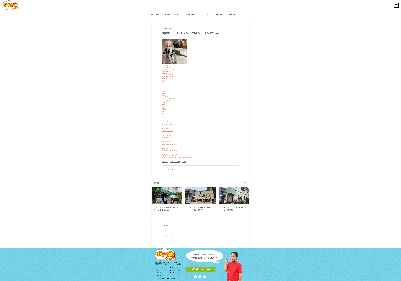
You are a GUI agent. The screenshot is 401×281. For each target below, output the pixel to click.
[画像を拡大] (174, 51)
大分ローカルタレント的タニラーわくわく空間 (200, 208)
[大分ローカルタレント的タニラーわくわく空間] (200, 195)
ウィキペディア (175, 270)
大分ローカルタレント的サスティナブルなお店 (166, 208)
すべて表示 (246, 183)
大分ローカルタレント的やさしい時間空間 (234, 208)
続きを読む (233, 14)
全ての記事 (155, 14)
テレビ (176, 14)
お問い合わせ (175, 273)
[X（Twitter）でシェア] (168, 169)
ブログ (173, 267)
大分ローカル (220, 14)
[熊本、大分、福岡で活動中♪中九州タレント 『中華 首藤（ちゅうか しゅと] (195, 276)
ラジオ (209, 14)
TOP (157, 267)
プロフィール (159, 270)
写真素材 (158, 273)
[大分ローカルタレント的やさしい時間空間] (234, 195)
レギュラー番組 (188, 14)
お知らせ (166, 14)
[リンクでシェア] (173, 169)
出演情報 (158, 275)
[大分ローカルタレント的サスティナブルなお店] (167, 195)
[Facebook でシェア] (163, 169)
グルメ (200, 14)
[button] (396, 5)
